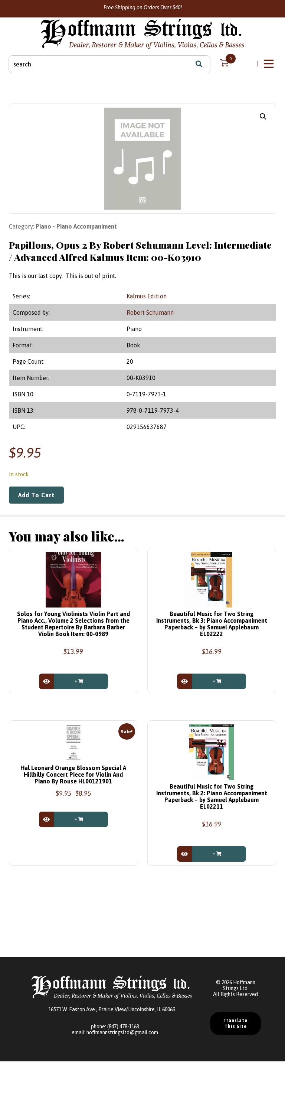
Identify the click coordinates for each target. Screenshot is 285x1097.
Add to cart (36, 495)
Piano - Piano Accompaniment (76, 226)
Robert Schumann (150, 312)
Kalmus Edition (147, 296)
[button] (263, 116)
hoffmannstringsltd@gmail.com (122, 1032)
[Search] (198, 64)
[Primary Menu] (269, 63)
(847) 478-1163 (123, 1026)
